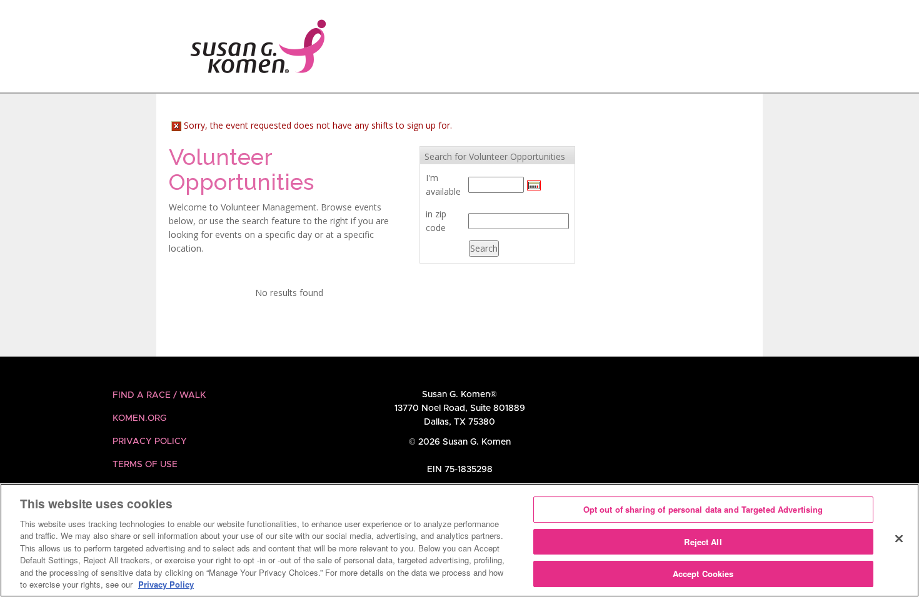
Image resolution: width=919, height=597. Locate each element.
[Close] (899, 538)
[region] (459, 540)
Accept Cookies (703, 574)
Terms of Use (145, 464)
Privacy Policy (150, 441)
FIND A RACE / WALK (159, 395)
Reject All (702, 542)
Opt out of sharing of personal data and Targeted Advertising (703, 509)
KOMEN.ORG (139, 418)
